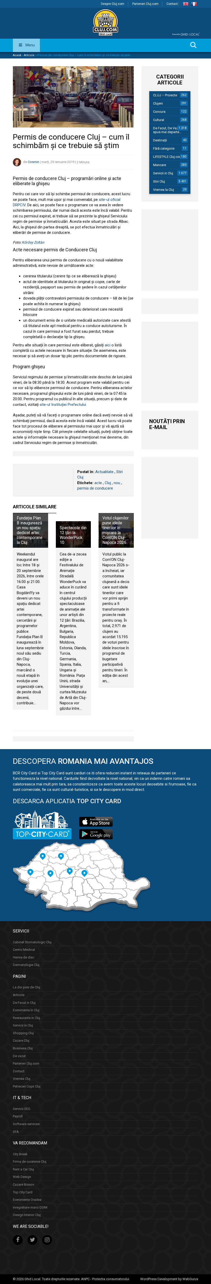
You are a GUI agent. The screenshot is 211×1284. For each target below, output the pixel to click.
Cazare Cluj (21, 1040)
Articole (29, 55)
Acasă (17, 55)
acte (98, 483)
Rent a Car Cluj (23, 1169)
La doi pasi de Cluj (26, 987)
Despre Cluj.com (112, 4)
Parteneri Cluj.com (145, 4)
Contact (172, 4)
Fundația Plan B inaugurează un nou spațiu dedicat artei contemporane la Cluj (29, 530)
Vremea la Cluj (163, 190)
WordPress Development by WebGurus (169, 1279)
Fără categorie (163, 148)
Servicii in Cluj (163, 173)
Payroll (18, 1116)
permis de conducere (95, 488)
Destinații (160, 140)
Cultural (158, 120)
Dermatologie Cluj (26, 965)
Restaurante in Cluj (26, 1018)
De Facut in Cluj (24, 1003)
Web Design (22, 1177)
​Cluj (108, 483)
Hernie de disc (23, 957)
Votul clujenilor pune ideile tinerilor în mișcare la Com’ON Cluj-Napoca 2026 (115, 530)
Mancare (159, 165)
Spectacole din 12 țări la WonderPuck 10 (73, 535)
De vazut (19, 1056)
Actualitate (104, 471)
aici (107, 345)
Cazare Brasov (23, 1184)
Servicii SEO (21, 1109)
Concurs (159, 112)
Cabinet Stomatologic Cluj (32, 942)
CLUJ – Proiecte (165, 95)
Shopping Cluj (23, 1033)
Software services (26, 1124)
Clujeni (158, 103)
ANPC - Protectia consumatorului (105, 1279)
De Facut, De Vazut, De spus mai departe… (170, 130)
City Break (20, 1154)
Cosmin (33, 162)
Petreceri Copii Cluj (26, 1086)
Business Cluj (23, 1048)
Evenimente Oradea (27, 1200)
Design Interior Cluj (27, 1215)
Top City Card (22, 1192)
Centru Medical (24, 950)
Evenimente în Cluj (26, 1010)
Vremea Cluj (21, 1079)
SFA (16, 1132)
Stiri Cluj (159, 181)
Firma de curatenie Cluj (29, 1161)
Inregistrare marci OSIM (30, 1207)
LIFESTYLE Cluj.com (167, 157)
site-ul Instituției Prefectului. (63, 404)
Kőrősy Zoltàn (33, 242)
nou (117, 483)
